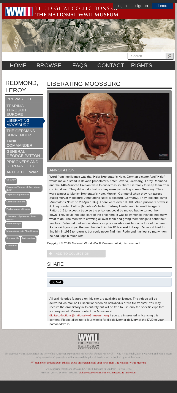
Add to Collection (73, 253)
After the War (22, 172)
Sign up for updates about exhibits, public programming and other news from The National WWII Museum (90, 362)
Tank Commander (19, 143)
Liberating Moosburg (18, 122)
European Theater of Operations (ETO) (23, 188)
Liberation (11, 245)
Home (18, 65)
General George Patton (23, 153)
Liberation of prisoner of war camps (21, 217)
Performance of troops (18, 209)
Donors (162, 6)
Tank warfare (28, 238)
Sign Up (141, 6)
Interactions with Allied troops (22, 231)
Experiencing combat (17, 194)
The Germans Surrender (20, 133)
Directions (131, 372)
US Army (11, 180)
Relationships (13, 223)
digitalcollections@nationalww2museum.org (79, 315)
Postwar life (12, 238)
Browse (48, 65)
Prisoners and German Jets (22, 164)
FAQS (79, 65)
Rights (141, 65)
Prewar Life (19, 99)
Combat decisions (15, 201)
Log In (122, 6)
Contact (110, 65)
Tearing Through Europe (16, 110)
